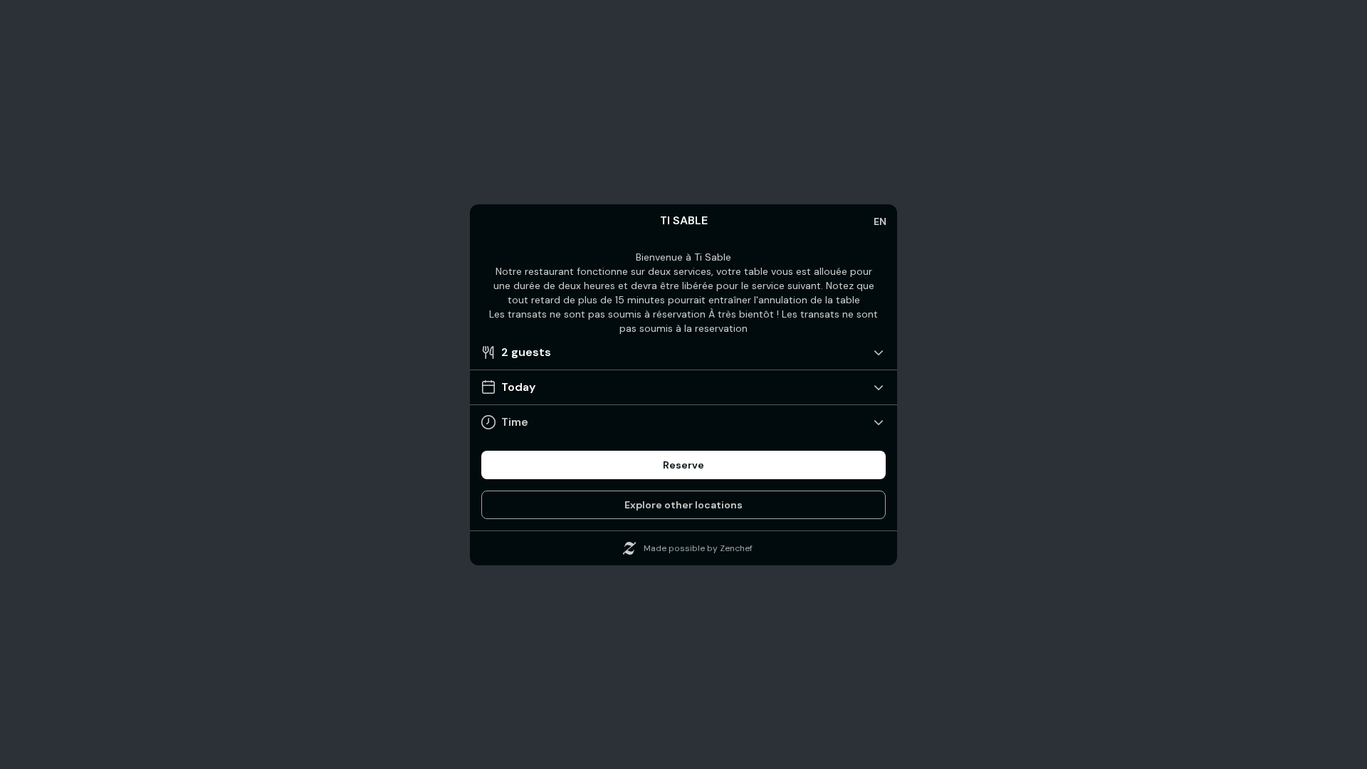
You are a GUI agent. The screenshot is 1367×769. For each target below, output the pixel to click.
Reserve (683, 465)
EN (880, 221)
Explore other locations (683, 504)
